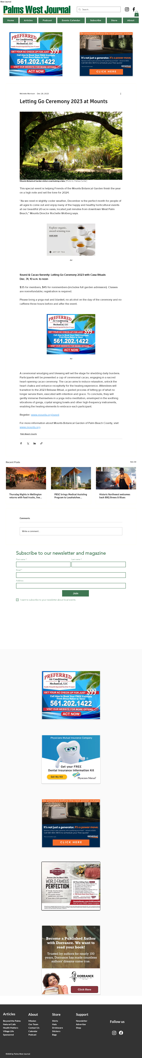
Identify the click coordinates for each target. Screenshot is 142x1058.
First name (26, 505)
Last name (26, 516)
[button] (130, 483)
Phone (24, 551)
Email (23, 527)
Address (25, 538)
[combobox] (43, 543)
